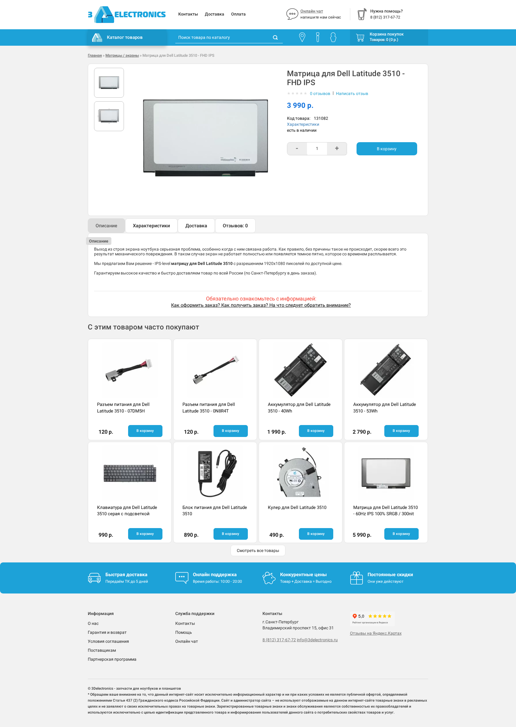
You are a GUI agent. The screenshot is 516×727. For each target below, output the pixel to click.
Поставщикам (102, 650)
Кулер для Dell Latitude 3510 (297, 507)
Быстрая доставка (126, 574)
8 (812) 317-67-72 (279, 639)
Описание (106, 225)
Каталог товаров (125, 37)
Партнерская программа (112, 659)
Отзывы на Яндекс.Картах (376, 633)
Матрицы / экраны (122, 55)
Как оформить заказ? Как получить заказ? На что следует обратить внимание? (261, 305)
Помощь (183, 632)
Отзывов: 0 (235, 225)
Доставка (214, 14)
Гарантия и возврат (107, 632)
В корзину (387, 148)
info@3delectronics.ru (317, 639)
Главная (95, 55)
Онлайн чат (311, 11)
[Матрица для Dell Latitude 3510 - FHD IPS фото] (109, 83)
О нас (93, 623)
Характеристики (303, 124)
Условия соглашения (108, 641)
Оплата (238, 14)
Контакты (188, 14)
